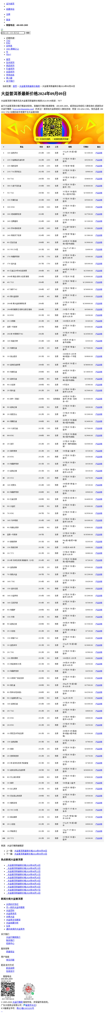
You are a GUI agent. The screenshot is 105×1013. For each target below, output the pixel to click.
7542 (8, 40)
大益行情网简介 (13, 937)
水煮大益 (10, 917)
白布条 (9, 46)
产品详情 (99, 153)
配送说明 (10, 968)
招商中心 (10, 943)
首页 (8, 59)
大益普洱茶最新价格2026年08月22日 (23, 871)
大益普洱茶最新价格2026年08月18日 (23, 884)
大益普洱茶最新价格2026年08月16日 (23, 887)
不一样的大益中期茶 (15, 907)
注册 (8, 14)
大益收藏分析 (12, 923)
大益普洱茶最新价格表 (29, 86)
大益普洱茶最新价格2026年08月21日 (23, 874)
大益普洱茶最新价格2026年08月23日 (23, 868)
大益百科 (10, 910)
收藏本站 (10, 9)
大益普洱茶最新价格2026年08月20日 (23, 878)
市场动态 (10, 75)
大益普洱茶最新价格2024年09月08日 (30, 851)
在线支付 (10, 971)
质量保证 (10, 952)
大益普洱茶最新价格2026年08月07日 (23, 890)
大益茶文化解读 (13, 920)
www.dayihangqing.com (23, 109)
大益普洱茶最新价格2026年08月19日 (23, 881)
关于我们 (10, 81)
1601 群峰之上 (12, 49)
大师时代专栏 (12, 904)
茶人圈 (9, 78)
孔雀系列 (10, 69)
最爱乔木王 (31, 1005)
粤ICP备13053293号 (25, 1008)
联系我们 (10, 940)
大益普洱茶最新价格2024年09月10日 (30, 854)
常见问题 (10, 960)
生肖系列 (10, 62)
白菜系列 (10, 72)
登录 (8, 20)
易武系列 (10, 66)
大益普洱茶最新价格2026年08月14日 (23, 893)
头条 (8, 926)
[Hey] (8, 54)
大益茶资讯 (11, 914)
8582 (8, 43)
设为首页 (10, 4)
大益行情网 (17, 1002)
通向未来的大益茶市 (15, 929)
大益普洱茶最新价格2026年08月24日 (23, 865)
